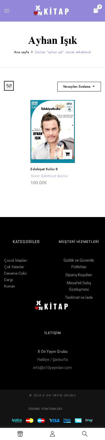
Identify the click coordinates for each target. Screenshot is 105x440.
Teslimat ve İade (79, 297)
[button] (95, 10)
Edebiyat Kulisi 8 (44, 169)
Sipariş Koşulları (78, 275)
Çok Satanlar (14, 266)
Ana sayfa (21, 52)
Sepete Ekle (67, 154)
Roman (9, 286)
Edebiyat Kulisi (54, 176)
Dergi (8, 279)
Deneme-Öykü (15, 273)
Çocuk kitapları (15, 260)
